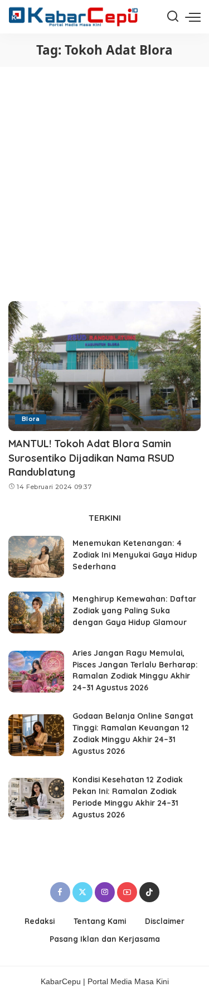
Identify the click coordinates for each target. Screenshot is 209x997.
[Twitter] (82, 892)
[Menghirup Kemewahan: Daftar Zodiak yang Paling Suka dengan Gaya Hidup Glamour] (36, 612)
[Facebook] (60, 892)
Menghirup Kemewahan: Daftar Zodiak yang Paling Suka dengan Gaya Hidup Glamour (134, 610)
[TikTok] (149, 892)
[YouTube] (127, 892)
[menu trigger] (193, 16)
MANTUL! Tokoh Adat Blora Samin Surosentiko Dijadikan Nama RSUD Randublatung (91, 457)
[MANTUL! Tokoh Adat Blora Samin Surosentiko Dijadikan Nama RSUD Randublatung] (104, 366)
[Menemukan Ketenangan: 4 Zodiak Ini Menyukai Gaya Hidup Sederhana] (36, 557)
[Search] (172, 16)
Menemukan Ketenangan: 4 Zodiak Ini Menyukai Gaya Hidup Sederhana (134, 554)
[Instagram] (105, 892)
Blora (31, 419)
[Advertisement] (104, 177)
